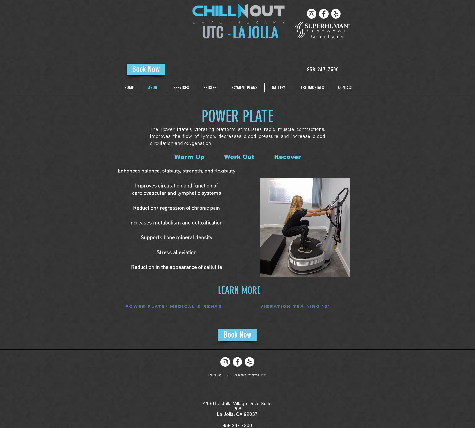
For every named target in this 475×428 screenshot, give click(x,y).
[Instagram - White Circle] (311, 14)
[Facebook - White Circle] (324, 14)
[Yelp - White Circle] (336, 14)
